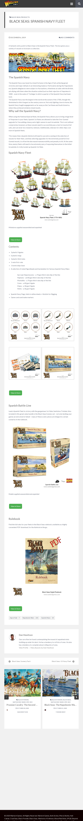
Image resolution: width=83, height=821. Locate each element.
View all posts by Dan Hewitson (42, 648)
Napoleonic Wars (30, 618)
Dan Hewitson (26, 635)
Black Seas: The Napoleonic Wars (61, 704)
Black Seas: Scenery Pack (21, 661)
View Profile (23, 648)
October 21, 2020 (61, 708)
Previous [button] (6, 697)
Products (25, 17)
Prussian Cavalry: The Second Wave (24, 704)
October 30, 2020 (23, 708)
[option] (22, 699)
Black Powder (23, 700)
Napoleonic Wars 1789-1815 (22, 702)
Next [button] (76, 697)
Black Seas (15, 17)
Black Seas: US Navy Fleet (61, 661)
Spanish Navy (47, 618)
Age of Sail (15, 618)
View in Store (15, 240)
